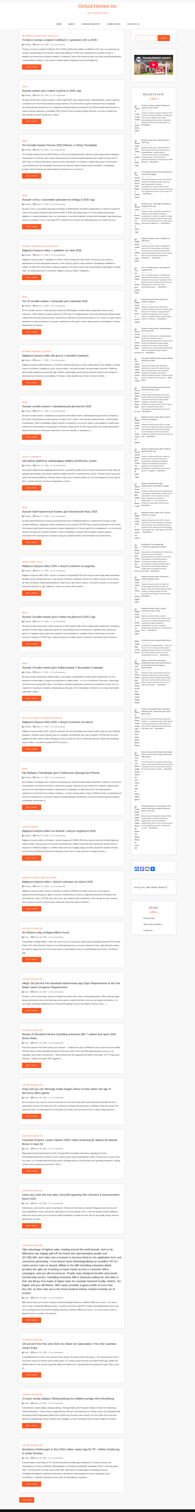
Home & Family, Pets (32, 562)
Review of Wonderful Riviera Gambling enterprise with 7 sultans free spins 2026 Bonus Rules (155, 711)
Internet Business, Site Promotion (40, 246)
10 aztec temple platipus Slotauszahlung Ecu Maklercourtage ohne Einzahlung (68, 1398)
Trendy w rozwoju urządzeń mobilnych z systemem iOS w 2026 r (60, 39)
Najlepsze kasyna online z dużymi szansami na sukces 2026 (57, 881)
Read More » (146, 125)
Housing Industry (91, 24)
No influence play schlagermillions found (45, 932)
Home (59, 24)
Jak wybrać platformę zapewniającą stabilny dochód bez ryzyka (59, 460)
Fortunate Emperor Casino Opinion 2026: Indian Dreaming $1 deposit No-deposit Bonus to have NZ (156, 808)
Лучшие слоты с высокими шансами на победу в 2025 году (58, 199)
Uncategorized (30, 827)
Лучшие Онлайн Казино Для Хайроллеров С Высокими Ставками (62, 667)
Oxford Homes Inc (97, 6)
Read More (31, 67)
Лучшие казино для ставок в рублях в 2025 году (51, 90)
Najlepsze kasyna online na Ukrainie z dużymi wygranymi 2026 (59, 830)
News (24, 87)
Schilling (27, 44)
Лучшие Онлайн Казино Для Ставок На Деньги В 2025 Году (58, 616)
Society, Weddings (31, 457)
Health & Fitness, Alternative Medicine (42, 718)
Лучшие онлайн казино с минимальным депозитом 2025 (56, 406)
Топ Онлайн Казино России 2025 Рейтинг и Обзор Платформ (59, 145)
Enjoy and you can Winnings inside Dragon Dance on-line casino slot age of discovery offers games (157, 754)
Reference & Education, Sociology (40, 36)
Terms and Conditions (152, 924)
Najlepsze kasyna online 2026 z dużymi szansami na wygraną (58, 566)
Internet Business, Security (36, 351)
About (71, 24)
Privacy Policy (149, 918)
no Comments (59, 44)
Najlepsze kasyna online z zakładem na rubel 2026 (51, 250)
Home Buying (113, 24)
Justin (26, 937)
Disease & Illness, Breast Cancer (39, 878)
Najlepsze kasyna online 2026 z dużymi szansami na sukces (57, 722)
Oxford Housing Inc (32, 928)
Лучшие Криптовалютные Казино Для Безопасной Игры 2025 (59, 511)
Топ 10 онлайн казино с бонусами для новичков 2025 (55, 301)
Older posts (27, 1500)
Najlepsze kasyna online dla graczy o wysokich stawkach (55, 355)
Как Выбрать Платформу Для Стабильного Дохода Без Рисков (60, 772)
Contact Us (133, 24)
